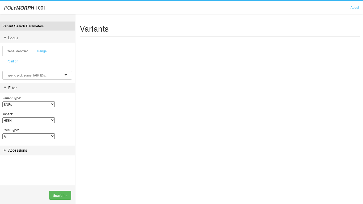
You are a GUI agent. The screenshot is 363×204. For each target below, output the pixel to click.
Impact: (7, 114)
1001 (25, 7)
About (355, 7)
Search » (60, 195)
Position (12, 61)
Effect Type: (10, 130)
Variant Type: (11, 98)
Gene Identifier (17, 51)
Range (42, 51)
